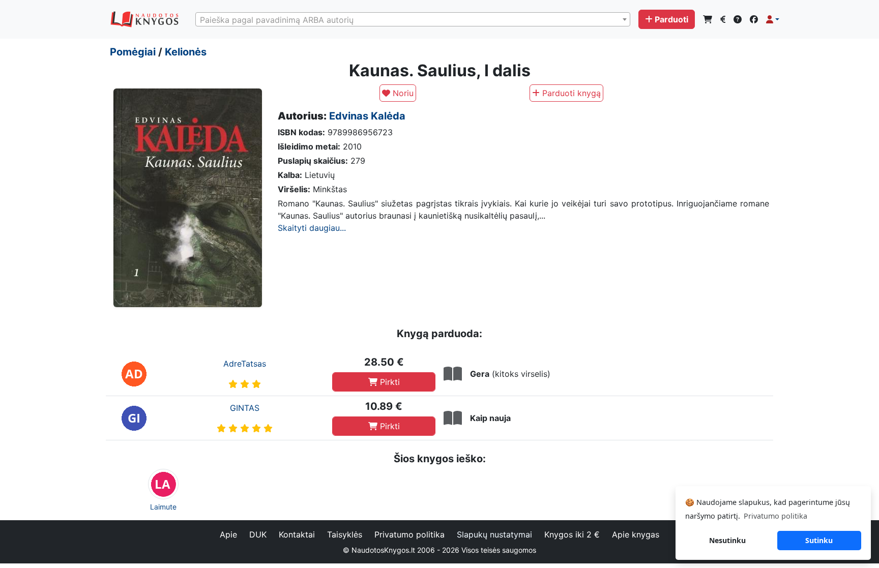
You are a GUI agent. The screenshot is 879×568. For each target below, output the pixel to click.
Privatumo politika (409, 534)
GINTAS (244, 408)
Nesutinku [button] (727, 540)
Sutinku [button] (819, 540)
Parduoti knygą (570, 93)
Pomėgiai (133, 52)
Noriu (402, 93)
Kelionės (186, 52)
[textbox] (413, 20)
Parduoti (671, 19)
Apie (228, 534)
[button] (772, 19)
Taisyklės (344, 534)
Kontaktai (297, 534)
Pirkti (388, 382)
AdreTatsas (244, 363)
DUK (258, 534)
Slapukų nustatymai (494, 534)
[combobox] (412, 19)
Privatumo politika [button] (775, 516)
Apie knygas (635, 534)
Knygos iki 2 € (572, 534)
